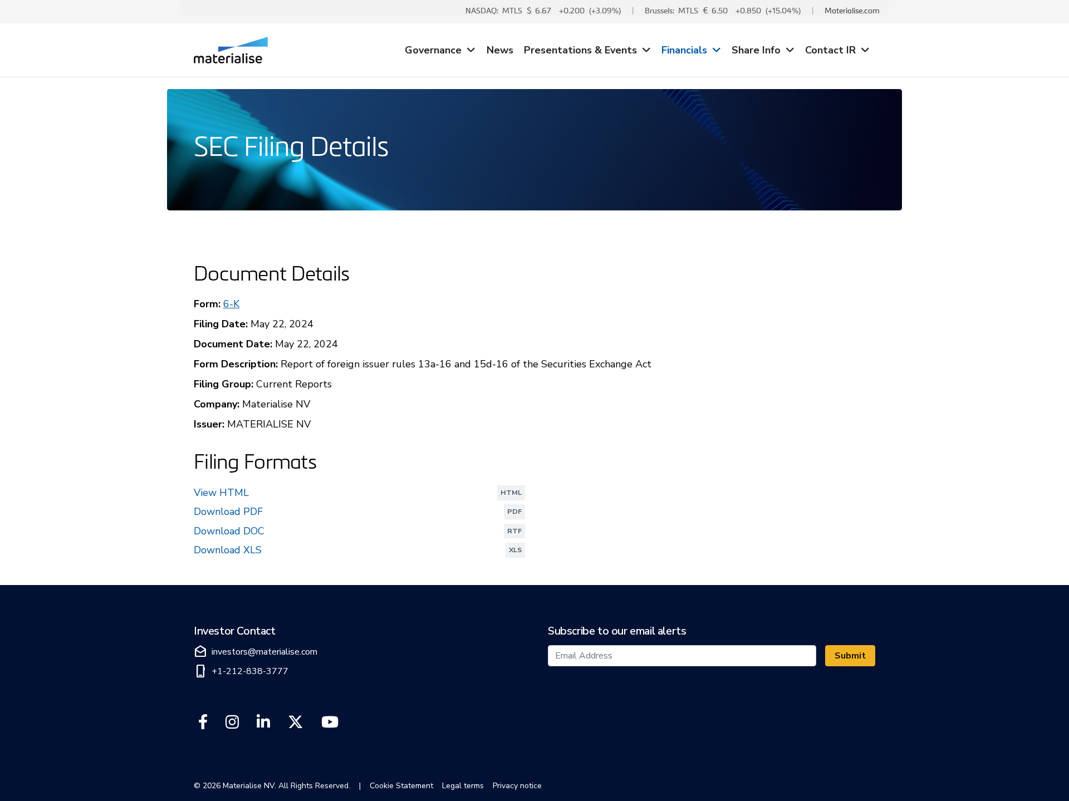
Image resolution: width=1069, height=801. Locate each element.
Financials (684, 50)
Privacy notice (517, 785)
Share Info (756, 50)
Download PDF (360, 512)
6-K (231, 304)
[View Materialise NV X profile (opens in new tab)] (295, 722)
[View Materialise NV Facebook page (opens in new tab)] (203, 722)
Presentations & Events (580, 50)
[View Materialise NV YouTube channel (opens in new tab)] (330, 722)
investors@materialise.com (255, 652)
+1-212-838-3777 (241, 671)
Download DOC (360, 531)
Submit (850, 656)
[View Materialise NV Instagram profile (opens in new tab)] (232, 722)
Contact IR (830, 50)
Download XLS (360, 550)
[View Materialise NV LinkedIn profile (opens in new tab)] (263, 722)
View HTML (360, 493)
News (500, 50)
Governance (433, 50)
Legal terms (463, 785)
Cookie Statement (401, 785)
